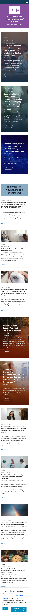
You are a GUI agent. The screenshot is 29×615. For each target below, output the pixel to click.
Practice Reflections (6, 285)
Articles (6, 37)
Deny (6, 609)
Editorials (6, 138)
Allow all (24, 609)
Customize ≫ (16, 609)
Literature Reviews (8, 88)
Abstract (10, 75)
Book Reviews (4, 197)
